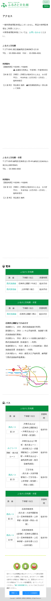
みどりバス (12, 448)
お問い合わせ (35, 32)
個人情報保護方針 (21, 585)
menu (46, 6)
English (46, 2)
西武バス (12, 427)
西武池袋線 (11, 283)
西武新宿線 (11, 289)
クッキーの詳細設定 (31, 593)
